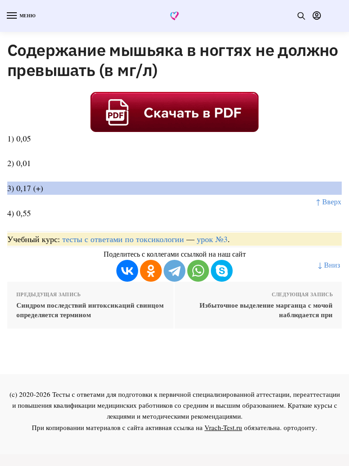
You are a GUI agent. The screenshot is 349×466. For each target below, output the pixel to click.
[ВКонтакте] (127, 271)
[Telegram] (174, 271)
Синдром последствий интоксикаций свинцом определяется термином (90, 309)
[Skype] (222, 271)
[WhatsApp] (198, 271)
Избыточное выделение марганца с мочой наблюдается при (266, 309)
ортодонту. (300, 427)
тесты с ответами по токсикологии (123, 238)
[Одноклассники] (151, 271)
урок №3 (212, 238)
